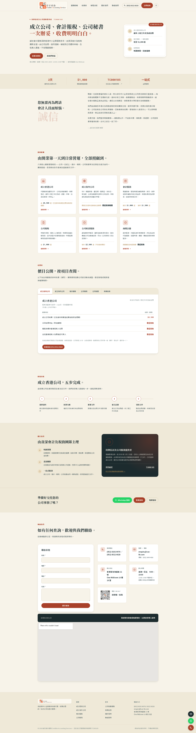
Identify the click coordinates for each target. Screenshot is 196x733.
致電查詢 (139, 500)
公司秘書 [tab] (95, 291)
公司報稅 (79, 717)
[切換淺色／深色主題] (156, 5)
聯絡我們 (115, 5)
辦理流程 (94, 5)
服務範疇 (74, 5)
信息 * (43, 586)
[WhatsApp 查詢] (191, 721)
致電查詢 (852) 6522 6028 (53, 347)
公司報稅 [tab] (84, 291)
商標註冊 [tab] (107, 291)
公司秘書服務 (110, 706)
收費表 (84, 5)
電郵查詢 (152, 500)
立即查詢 (147, 5)
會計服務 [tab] (73, 291)
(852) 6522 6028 (132, 5)
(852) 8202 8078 (113, 551)
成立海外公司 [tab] (59, 291)
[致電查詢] (191, 728)
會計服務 (79, 714)
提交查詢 (65, 605)
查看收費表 (36, 56)
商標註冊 (108, 710)
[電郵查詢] (191, 714)
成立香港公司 (81, 706)
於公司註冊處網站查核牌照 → (115, 471)
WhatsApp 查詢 (124, 500)
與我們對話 (51, 56)
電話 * (43, 576)
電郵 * (43, 566)
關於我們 (104, 5)
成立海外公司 (81, 710)
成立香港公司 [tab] (45, 291)
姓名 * (43, 555)
